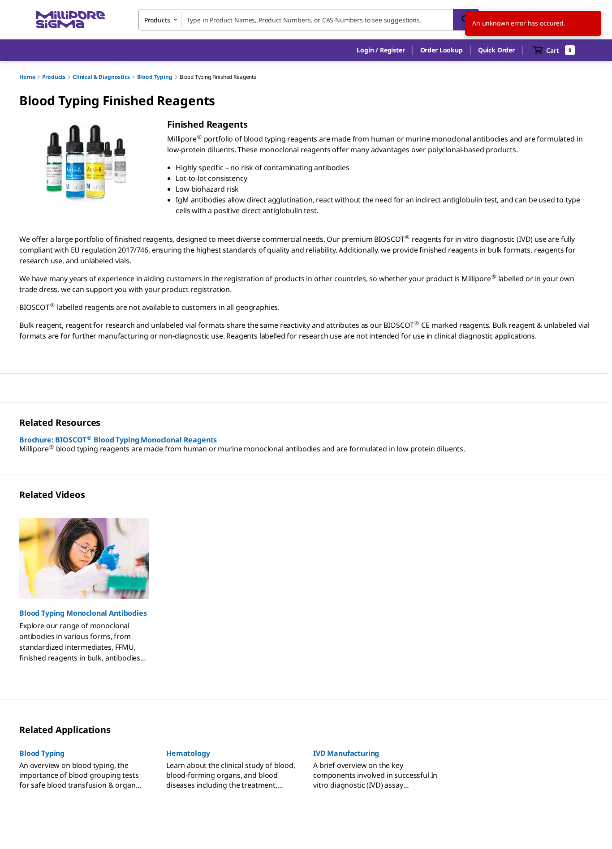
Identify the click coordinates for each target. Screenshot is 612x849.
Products (53, 77)
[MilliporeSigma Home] (70, 20)
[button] (381, 50)
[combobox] (308, 19)
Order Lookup (441, 50)
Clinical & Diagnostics (101, 77)
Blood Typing (154, 77)
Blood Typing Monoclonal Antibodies (83, 613)
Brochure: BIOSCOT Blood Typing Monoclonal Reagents (118, 439)
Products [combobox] (157, 20)
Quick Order (496, 50)
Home (27, 77)
